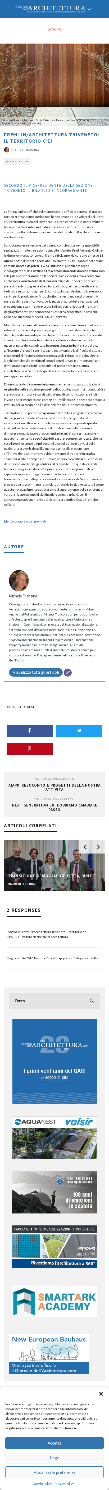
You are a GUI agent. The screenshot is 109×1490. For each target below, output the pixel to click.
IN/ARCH (14, 707)
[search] (92, 1001)
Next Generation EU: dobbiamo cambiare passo (54, 807)
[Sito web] (68, 673)
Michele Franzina (25, 150)
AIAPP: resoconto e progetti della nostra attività (54, 787)
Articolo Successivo (54, 798)
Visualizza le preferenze (54, 1472)
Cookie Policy (42, 1483)
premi (30, 707)
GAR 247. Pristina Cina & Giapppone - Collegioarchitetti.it (60, 958)
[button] (101, 1393)
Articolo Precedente (54, 778)
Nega (54, 1457)
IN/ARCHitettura (17, 161)
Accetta (54, 1443)
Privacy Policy (64, 1483)
